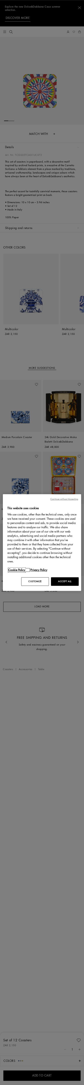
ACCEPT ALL (65, 581)
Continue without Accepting (64, 499)
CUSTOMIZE (35, 581)
